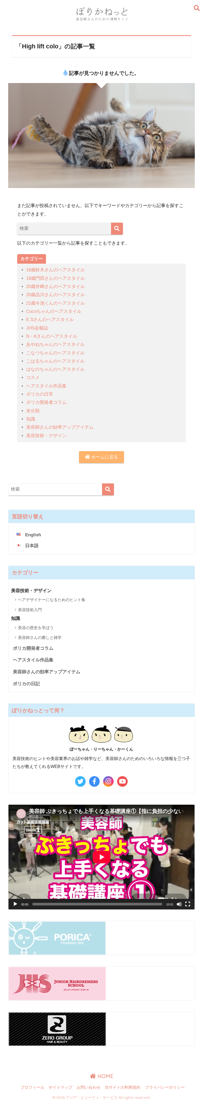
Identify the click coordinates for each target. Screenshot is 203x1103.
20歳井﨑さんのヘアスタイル (55, 286)
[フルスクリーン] (187, 904)
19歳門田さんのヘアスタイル (55, 278)
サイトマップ (60, 1087)
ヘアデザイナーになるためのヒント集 (51, 599)
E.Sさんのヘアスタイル (50, 319)
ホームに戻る (104, 457)
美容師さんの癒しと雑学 (40, 637)
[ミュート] (179, 904)
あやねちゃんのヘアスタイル (55, 344)
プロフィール (32, 1087)
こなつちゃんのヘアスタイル (55, 352)
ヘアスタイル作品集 (46, 385)
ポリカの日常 (39, 394)
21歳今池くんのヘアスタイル (55, 303)
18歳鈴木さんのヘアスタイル (55, 269)
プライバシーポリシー (165, 1087)
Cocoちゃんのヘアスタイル (53, 311)
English (33, 534)
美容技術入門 (30, 609)
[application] (101, 857)
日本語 (32, 545)
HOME (104, 1076)
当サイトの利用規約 (122, 1087)
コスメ (33, 377)
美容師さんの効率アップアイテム (60, 427)
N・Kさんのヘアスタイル (51, 336)
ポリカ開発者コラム (46, 402)
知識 (30, 419)
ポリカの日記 (26, 683)
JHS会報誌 (37, 328)
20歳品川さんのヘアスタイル (55, 294)
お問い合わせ (88, 1087)
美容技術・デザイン (46, 435)
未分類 (33, 410)
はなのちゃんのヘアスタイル (55, 369)
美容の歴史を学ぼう (36, 627)
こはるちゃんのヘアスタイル (55, 361)
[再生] (15, 904)
